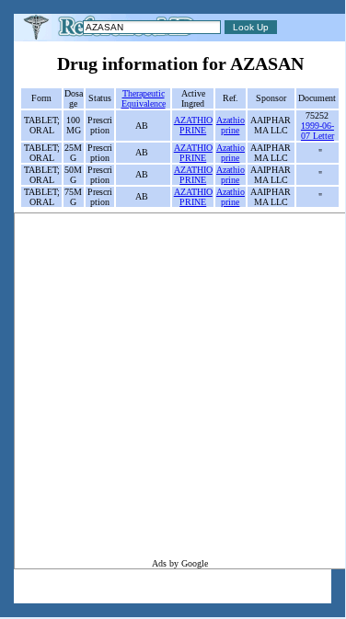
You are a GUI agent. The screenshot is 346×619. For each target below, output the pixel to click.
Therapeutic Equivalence (143, 98)
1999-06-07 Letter (317, 130)
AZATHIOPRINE (193, 125)
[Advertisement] (172, 385)
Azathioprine (230, 125)
